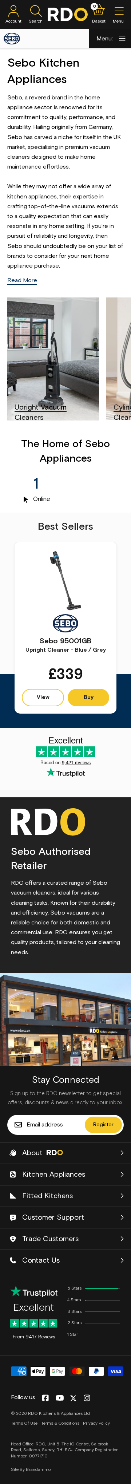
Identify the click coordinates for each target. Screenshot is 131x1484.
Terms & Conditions (60, 1423)
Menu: (104, 39)
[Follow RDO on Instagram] (86, 1398)
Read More (22, 280)
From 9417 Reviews (34, 1337)
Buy (89, 697)
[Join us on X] (73, 1398)
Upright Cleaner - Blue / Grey (65, 645)
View (43, 697)
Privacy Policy (96, 1423)
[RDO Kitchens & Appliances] (68, 14)
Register (103, 1124)
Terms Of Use (24, 1423)
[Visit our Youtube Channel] (59, 1398)
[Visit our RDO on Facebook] (45, 1398)
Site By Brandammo (31, 1470)
